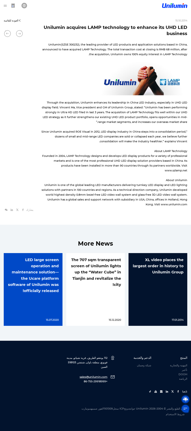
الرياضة (183, 378)
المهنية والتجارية (178, 365)
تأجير (184, 370)
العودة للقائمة (11, 20)
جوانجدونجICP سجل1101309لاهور (116, 408)
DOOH (183, 374)
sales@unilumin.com (93, 377)
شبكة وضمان (144, 365)
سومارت (86, 408)
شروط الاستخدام (175, 414)
